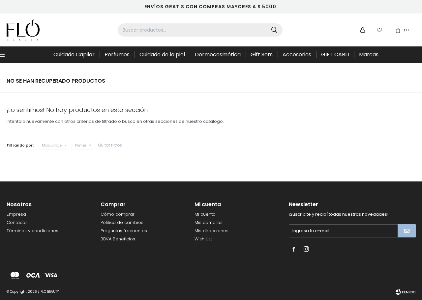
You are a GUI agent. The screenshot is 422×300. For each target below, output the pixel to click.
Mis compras (209, 222)
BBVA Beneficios (118, 239)
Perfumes (117, 54)
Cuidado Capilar (74, 54)
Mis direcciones (211, 231)
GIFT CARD (335, 54)
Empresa (16, 214)
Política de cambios (122, 222)
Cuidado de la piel (162, 54)
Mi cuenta (205, 214)
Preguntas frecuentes (124, 231)
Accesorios (297, 54)
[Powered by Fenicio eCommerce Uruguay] (405, 292)
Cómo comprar (118, 214)
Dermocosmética (218, 54)
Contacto (17, 222)
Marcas (368, 54)
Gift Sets (262, 54)
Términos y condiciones (32, 231)
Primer (80, 145)
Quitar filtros (110, 145)
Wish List (203, 239)
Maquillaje (52, 145)
